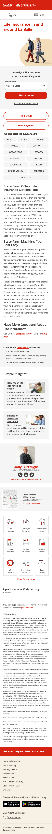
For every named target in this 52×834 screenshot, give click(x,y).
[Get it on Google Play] (31, 804)
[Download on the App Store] (11, 804)
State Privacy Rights (11, 786)
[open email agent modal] (26, 475)
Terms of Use (8, 778)
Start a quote (26, 95)
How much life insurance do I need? (15, 386)
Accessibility (8, 774)
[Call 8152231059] (20, 475)
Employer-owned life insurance (13, 418)
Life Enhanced (23, 348)
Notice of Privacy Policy (13, 782)
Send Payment (26, 125)
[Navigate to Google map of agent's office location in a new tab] (31, 475)
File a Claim (25, 115)
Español (7, 5)
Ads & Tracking (9, 766)
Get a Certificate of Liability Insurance (26, 479)
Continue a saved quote (26, 103)
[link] (26, 5)
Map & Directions (32, 504)
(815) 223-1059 (23, 334)
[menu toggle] (47, 5)
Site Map (7, 790)
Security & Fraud (10, 770)
